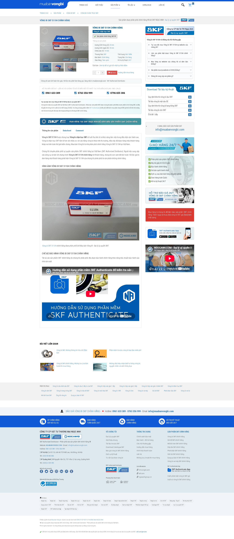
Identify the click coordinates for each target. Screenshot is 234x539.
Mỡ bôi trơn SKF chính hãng (177, 444)
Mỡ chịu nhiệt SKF (187, 501)
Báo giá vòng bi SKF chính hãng (117, 451)
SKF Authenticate (95, 108)
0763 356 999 (85, 93)
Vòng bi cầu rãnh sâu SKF (61, 386)
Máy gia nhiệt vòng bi (92, 505)
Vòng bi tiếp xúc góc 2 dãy (128, 386)
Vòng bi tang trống (63, 501)
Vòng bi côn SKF (46, 391)
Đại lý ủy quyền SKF (112, 437)
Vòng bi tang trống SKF (64, 391)
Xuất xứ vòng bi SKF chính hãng (179, 480)
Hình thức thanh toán (144, 451)
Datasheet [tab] (67, 130)
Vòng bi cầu (44, 501)
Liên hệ (161, 5)
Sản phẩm (115, 5)
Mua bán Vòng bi (56, 520)
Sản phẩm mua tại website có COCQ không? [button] (164, 70)
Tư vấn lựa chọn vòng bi (114, 458)
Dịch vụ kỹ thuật (111, 454)
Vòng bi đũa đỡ (86, 501)
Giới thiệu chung (112, 440)
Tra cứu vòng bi (166, 505)
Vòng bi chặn (97, 501)
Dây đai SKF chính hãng (176, 447)
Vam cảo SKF (104, 505)
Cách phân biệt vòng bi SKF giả (179, 476)
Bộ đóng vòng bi (115, 505)
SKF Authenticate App (55, 509)
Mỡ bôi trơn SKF (46, 395)
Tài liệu (131, 5)
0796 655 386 (117, 93)
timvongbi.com (144, 470)
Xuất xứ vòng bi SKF (127, 505)
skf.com (141, 473)
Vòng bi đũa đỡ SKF (83, 391)
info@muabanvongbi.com (169, 129)
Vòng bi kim (129, 391)
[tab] (170, 46)
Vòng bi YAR (116, 391)
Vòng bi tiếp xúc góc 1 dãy (106, 386)
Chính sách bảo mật (144, 437)
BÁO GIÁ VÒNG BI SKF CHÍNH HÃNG (83, 411)
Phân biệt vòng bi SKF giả (142, 505)
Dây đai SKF (70, 505)
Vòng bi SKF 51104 (49, 246)
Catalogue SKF (155, 505)
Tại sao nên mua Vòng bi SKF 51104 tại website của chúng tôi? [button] (168, 46)
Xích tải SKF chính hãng (176, 454)
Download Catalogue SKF (115, 447)
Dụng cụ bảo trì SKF (77, 395)
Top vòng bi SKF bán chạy (70, 509)
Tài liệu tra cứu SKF (112, 444)
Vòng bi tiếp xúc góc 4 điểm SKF (152, 386)
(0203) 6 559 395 (48, 463)
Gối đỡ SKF (156, 391)
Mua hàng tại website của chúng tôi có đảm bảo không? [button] (168, 63)
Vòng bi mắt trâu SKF (101, 391)
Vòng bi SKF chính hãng (176, 437)
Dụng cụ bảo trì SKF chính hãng (179, 458)
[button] (183, 5)
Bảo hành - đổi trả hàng (145, 440)
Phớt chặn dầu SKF (170, 391)
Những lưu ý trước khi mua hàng (148, 458)
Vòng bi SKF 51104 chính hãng (55, 20)
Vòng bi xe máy (143, 391)
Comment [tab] (80, 130)
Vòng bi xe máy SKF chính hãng (179, 461)
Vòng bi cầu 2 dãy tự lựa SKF (83, 386)
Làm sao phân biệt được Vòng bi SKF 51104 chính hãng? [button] (168, 54)
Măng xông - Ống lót (174, 501)
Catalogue (147, 5)
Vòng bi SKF (44, 509)
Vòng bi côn (52, 501)
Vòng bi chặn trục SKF (175, 386)
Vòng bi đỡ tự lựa (75, 501)
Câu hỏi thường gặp (144, 444)
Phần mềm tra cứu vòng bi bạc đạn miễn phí (125, 350)
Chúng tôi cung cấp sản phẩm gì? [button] (161, 76)
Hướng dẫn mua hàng (126, 72)
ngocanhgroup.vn (145, 477)
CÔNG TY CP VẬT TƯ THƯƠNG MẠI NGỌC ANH (89, 520)
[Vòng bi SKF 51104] (90, 204)
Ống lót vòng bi (61, 395)
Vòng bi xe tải (185, 391)
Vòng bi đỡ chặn (107, 501)
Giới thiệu (99, 5)
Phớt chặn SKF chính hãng (177, 451)
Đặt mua (113, 73)
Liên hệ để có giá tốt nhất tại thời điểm (113, 65)
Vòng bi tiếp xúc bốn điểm (120, 501)
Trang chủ (83, 5)
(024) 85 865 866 (48, 456)
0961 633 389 (53, 93)
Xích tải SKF (80, 505)
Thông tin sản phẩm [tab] (50, 130)
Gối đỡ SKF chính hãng (175, 440)
